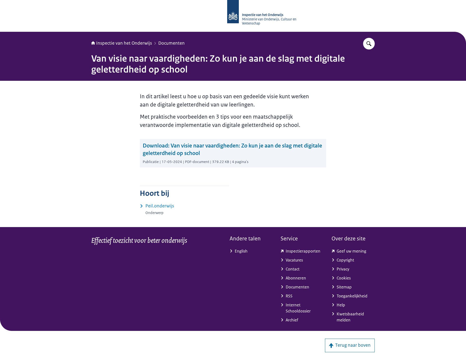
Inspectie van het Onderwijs (124, 43)
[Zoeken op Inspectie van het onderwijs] (369, 43)
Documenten (171, 43)
